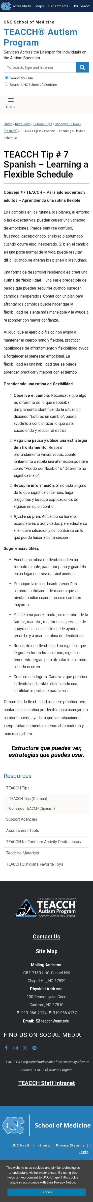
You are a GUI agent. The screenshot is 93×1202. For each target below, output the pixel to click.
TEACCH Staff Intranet (46, 1083)
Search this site (21, 78)
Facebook (6, 1047)
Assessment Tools (22, 830)
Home (8, 124)
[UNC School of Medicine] (46, 1125)
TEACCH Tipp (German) (28, 799)
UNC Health (21, 1145)
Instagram (15, 1047)
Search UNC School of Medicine (33, 84)
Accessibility (22, 6)
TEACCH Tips (42, 124)
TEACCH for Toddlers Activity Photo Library (43, 841)
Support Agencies (21, 819)
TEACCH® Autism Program (41, 37)
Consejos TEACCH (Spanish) (32, 808)
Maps (39, 6)
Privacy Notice (64, 1182)
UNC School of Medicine (29, 22)
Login (84, 1151)
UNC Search (82, 6)
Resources (23, 124)
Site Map (47, 951)
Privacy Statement (72, 1145)
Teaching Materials (22, 853)
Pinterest (34, 1047)
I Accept (47, 1192)
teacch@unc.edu (55, 1021)
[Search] (82, 67)
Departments (58, 6)
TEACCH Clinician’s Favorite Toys (34, 864)
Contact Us (46, 936)
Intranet (43, 1145)
